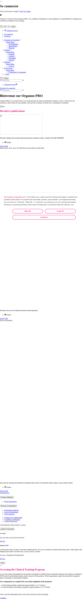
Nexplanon (12, 58)
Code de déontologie (11, 512)
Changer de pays (10, 84)
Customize (44, 217)
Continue (3, 598)
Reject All (27, 211)
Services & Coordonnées (8, 506)
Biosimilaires (13, 46)
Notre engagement (10, 501)
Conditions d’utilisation (12, 519)
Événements (8, 68)
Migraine (12, 48)
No (4, 541)
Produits (7, 50)
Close (13, 26)
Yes (1, 541)
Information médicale (11, 510)
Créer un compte (25, 11)
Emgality (12, 54)
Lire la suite (4, 146)
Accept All (60, 211)
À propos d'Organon (7, 497)
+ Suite (6, 74)
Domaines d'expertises (12, 40)
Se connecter (8, 34)
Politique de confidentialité (13, 518)
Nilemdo (11, 60)
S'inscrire (7, 36)
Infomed (7, 62)
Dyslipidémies (13, 44)
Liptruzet (12, 56)
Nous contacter (9, 514)
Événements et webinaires (17, 72)
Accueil (11, 66)
